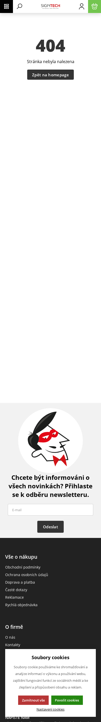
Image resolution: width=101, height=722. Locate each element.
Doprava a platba (20, 582)
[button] (6, 6)
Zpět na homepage (50, 74)
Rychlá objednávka (21, 604)
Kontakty (12, 644)
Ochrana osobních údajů (26, 574)
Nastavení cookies (50, 709)
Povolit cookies (67, 700)
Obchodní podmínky (22, 567)
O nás (10, 637)
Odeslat (50, 526)
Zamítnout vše (33, 700)
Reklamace (14, 597)
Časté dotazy (16, 589)
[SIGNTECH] (50, 6)
